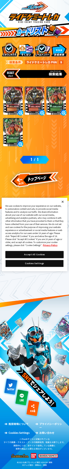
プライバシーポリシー (50, 425)
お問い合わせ (46, 432)
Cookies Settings (19, 432)
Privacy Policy (50, 245)
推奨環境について (18, 424)
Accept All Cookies (34, 254)
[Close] (62, 201)
